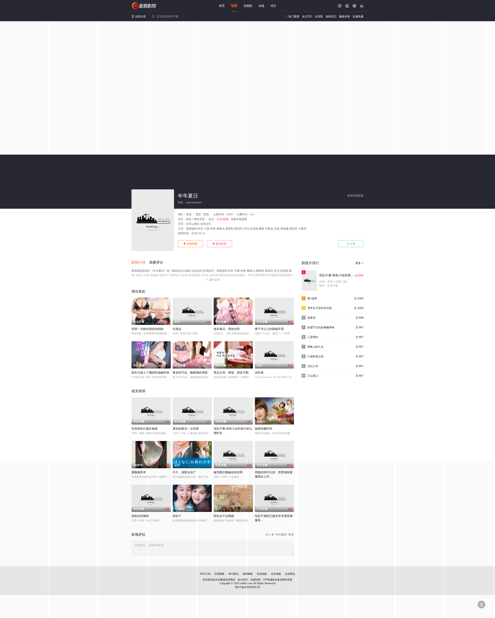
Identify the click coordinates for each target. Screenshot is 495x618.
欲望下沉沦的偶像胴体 (321, 327)
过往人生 (312, 366)
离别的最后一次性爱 (186, 428)
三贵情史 (312, 337)
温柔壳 (311, 317)
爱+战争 (312, 298)
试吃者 (259, 372)
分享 (351, 243)
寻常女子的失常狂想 (319, 308)
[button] (140, 263)
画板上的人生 (315, 346)
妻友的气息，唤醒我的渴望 (190, 372)
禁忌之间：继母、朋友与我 (231, 372)
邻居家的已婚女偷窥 (144, 428)
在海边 (177, 328)
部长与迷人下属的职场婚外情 (150, 372)
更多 (359, 263)
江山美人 (312, 375)
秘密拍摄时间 (263, 428)
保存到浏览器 (355, 195)
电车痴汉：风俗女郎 (227, 328)
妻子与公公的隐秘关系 (269, 328)
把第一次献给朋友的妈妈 (147, 328)
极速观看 (219, 243)
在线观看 (190, 243)
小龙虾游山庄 (315, 356)
